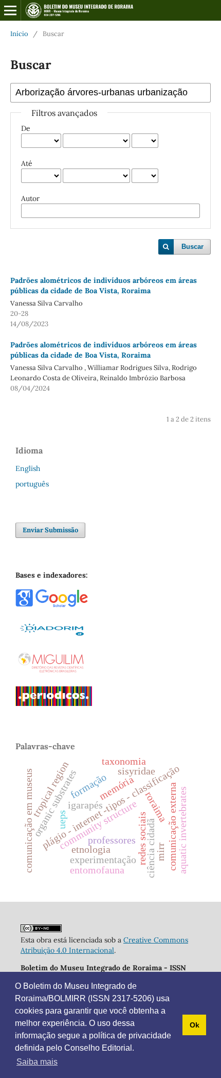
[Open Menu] (10, 10)
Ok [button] (194, 1025)
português (32, 484)
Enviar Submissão (50, 530)
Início (19, 33)
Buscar (192, 246)
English (27, 468)
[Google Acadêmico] (51, 605)
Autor (30, 198)
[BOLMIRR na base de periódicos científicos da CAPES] (53, 703)
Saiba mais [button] (37, 1061)
